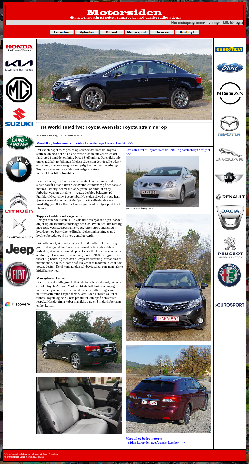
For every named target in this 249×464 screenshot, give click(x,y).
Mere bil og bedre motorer (144, 438)
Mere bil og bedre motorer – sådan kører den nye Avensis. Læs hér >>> (84, 143)
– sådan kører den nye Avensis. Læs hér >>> (155, 442)
